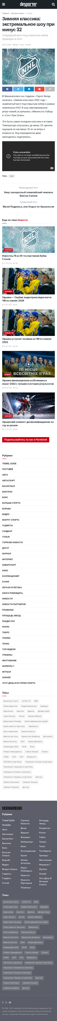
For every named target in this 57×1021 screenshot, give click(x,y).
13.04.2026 (8, 263)
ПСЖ (24, 746)
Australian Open (11, 701)
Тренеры (7, 655)
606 (16, 429)
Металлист (48, 736)
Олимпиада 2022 (11, 746)
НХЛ (12, 176)
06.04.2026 (8, 388)
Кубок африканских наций (36, 721)
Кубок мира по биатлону (14, 726)
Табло (5, 632)
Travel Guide (9, 463)
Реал (32, 746)
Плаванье (8, 609)
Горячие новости (12, 542)
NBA (36, 701)
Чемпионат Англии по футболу (38, 762)
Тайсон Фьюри (31, 751)
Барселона (8, 711)
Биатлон (7, 491)
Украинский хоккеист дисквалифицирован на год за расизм (27, 423)
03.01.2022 (6, 44)
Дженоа (31, 711)
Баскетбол (8, 486)
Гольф (6, 536)
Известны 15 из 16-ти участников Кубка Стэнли (24, 257)
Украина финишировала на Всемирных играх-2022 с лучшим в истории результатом (28, 382)
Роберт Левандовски (13, 751)
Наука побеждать (12, 593)
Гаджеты (7, 525)
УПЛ (14, 757)
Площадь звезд (11, 615)
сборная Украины (11, 787)
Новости (9, 333)
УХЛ (21, 757)
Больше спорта (17, 13)
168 (16, 263)
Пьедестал (8, 621)
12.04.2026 (8, 305)
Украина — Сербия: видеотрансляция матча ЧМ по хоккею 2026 (26, 299)
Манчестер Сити (11, 736)
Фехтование (9, 660)
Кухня (5, 581)
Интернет (7, 559)
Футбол (6, 671)
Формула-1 (31, 757)
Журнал (6, 553)
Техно (5, 643)
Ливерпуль (33, 726)
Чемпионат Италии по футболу (17, 772)
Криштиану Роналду (12, 721)
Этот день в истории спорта (18, 683)
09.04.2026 (8, 346)
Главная (5, 13)
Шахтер (39, 777)
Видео (8, 374)
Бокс (5, 497)
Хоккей (29, 13)
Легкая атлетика (12, 587)
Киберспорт (9, 565)
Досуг (5, 548)
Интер (21, 716)
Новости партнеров (14, 604)
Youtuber (7, 469)
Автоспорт (8, 480)
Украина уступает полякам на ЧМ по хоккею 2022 (26, 340)
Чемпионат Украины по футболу (18, 777)
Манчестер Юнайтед (31, 736)
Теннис (6, 638)
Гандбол (7, 531)
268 (16, 346)
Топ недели (8, 649)
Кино (5, 570)
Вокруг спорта (10, 519)
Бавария (44, 706)
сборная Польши (30, 782)
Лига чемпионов (11, 731)
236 (16, 388)
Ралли (5, 626)
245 (16, 305)
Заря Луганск (9, 716)
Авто (5, 474)
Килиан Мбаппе (35, 716)
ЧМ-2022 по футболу (13, 762)
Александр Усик (10, 706)
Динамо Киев (43, 711)
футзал (26, 787)
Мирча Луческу (10, 741)
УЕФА (6, 757)
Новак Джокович (35, 741)
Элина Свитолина (11, 782)
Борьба (6, 508)
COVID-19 (26, 701)
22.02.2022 (8, 429)
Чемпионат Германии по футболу (18, 767)
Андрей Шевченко (29, 706)
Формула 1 (8, 666)
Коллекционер (10, 576)
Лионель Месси (28, 731)
